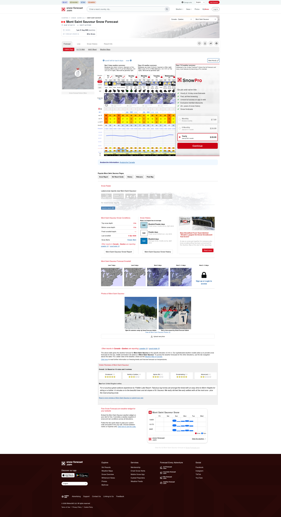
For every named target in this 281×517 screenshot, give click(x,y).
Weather (179, 9)
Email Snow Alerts (138, 471)
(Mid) (80, 49)
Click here (104, 359)
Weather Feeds (137, 481)
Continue (198, 145)
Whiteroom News (108, 478)
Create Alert (131, 240)
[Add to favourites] (199, 43)
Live (78, 44)
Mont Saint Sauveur (94, 18)
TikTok (198, 474)
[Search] (167, 9)
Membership (135, 467)
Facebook (199, 467)
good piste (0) (115, 246)
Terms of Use (65, 507)
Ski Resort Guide (117, 177)
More (100, 99)
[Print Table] (216, 43)
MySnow (105, 485)
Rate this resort (105, 402)
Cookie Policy (88, 507)
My (206, 9)
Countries (64, 18)
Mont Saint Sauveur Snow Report (119, 251)
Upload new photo (159, 336)
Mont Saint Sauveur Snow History (158, 251)
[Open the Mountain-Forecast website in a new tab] (74, 2)
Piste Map (150, 177)
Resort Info (108, 44)
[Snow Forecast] (71, 9)
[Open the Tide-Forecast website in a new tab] (83, 2)
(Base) (92, 49)
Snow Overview (108, 474)
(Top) (68, 49)
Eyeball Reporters (138, 478)
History (129, 177)
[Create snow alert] (205, 43)
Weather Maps (105, 49)
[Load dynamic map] (78, 73)
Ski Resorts (106, 467)
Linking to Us (108, 496)
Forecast (67, 44)
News (188, 9)
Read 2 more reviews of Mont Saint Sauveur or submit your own (121, 398)
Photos (197, 9)
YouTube (199, 478)
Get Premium (214, 2)
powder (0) (105, 246)
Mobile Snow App (138, 474)
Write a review (117, 402)
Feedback (120, 496)
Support (86, 496)
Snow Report (103, 177)
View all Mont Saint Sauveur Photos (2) (157, 332)
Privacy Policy (77, 507)
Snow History (92, 44)
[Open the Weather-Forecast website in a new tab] (91, 2)
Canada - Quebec (78, 18)
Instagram (199, 471)
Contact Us (96, 496)
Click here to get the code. (127, 426)
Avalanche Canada (127, 162)
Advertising (76, 496)
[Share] (210, 43)
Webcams (139, 177)
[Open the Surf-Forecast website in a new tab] (64, 2)
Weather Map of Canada (153, 356)
